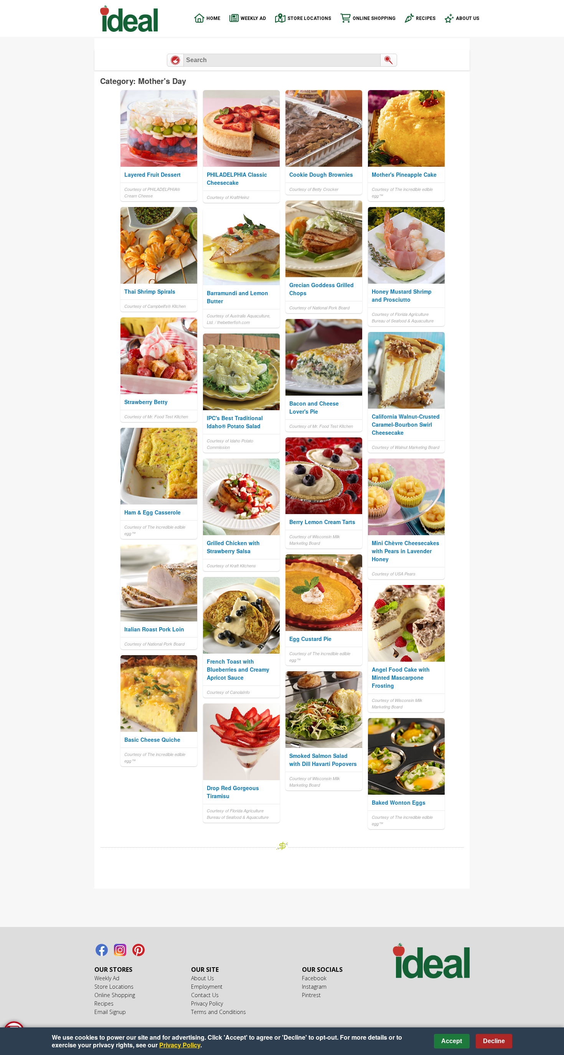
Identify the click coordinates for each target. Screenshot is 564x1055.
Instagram (120, 950)
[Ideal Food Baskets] (431, 962)
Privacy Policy (207, 1003)
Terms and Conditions (218, 1012)
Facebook (102, 950)
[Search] (388, 60)
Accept (451, 1041)
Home (213, 18)
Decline (494, 1041)
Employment (207, 986)
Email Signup (110, 1012)
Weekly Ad (253, 18)
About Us (467, 18)
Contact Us (205, 995)
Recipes (425, 18)
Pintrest (138, 950)
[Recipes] (175, 60)
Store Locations (309, 18)
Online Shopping (374, 18)
